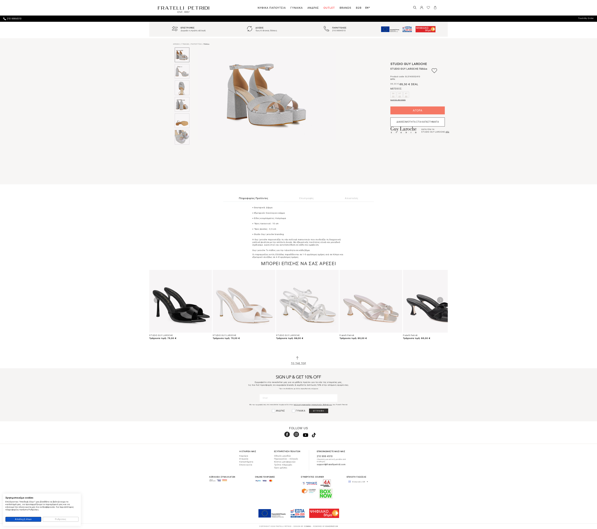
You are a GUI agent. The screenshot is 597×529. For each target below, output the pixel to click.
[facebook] (286, 436)
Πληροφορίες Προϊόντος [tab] (253, 198)
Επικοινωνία (245, 465)
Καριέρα (243, 456)
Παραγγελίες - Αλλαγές (286, 459)
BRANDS (345, 7)
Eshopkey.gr (331, 526)
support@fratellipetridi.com (331, 464)
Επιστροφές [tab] (306, 198)
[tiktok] (312, 436)
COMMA (308, 526)
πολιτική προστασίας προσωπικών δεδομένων (313, 404)
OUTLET (329, 7)
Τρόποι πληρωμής (283, 465)
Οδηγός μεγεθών (282, 456)
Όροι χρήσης (280, 468)
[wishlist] (426, 7)
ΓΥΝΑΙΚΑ (296, 7)
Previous (157, 300)
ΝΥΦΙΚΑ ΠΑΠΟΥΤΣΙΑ (272, 7)
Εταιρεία (243, 459)
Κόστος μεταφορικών (285, 462)
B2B (358, 7)
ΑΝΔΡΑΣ (313, 7)
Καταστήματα (246, 462)
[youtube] (304, 436)
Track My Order (586, 18)
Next (440, 300)
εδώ (447, 132)
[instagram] (295, 436)
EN (366, 8)
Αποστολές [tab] (351, 198)
